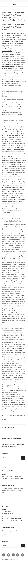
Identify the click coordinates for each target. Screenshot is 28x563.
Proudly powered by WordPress (10, 559)
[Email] (22, 555)
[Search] (23, 458)
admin (14, 10)
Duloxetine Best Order (8, 346)
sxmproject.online (7, 51)
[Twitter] (13, 555)
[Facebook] (8, 555)
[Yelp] (3, 555)
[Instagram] (17, 555)
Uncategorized (9, 427)
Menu (14, 4)
